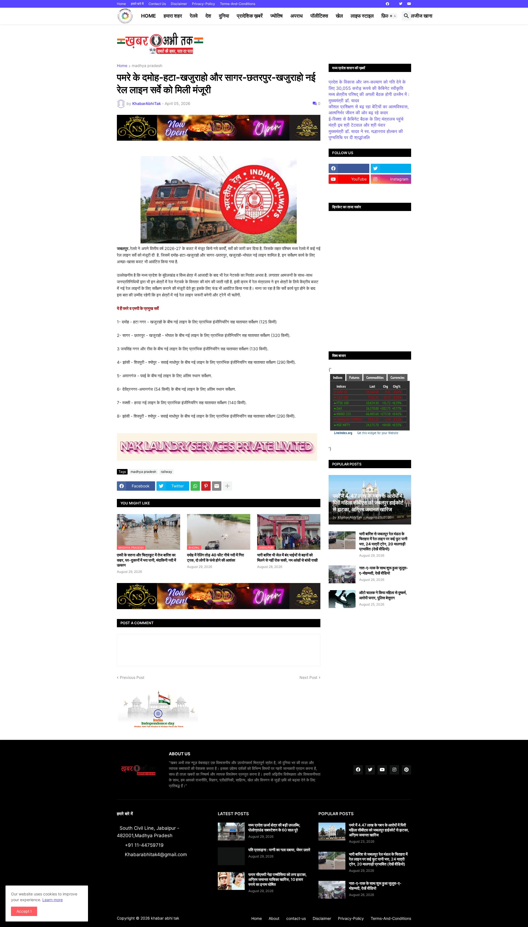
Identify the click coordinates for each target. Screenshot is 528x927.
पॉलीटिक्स (319, 16)
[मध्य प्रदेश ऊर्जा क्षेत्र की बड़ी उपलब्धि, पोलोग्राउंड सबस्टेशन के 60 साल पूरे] (231, 831)
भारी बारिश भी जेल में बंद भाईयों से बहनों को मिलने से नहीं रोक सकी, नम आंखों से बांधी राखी (287, 557)
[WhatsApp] (195, 486)
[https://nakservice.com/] (349, 190)
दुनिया (224, 16)
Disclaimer (179, 4)
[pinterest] (406, 770)
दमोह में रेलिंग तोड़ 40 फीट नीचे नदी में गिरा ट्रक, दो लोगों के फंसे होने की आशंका (215, 557)
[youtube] (409, 4)
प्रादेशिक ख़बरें (250, 16)
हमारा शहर (173, 16)
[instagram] (394, 770)
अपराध (296, 16)
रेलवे (194, 16)
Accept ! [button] (24, 911)
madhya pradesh (147, 66)
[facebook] (387, 4)
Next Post (308, 677)
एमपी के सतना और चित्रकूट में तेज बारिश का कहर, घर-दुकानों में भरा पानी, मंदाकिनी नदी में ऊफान (146, 560)
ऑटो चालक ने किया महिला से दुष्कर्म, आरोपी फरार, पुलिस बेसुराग (383, 595)
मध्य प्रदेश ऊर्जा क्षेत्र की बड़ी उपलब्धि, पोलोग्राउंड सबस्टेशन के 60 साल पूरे (274, 827)
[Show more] (227, 486)
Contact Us (157, 4)
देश (208, 16)
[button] (393, 16)
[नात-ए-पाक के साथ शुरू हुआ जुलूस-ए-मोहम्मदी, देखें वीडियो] (342, 574)
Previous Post (132, 677)
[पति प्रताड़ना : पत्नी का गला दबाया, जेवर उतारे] (231, 856)
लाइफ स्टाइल (362, 16)
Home (121, 4)
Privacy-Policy (203, 4)
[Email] (216, 486)
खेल (339, 16)
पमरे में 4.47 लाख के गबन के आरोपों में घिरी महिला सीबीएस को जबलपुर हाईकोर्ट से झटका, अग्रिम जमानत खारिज (379, 830)
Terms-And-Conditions (237, 4)
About (274, 918)
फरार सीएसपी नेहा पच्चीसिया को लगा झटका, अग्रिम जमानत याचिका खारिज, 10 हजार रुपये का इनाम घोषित (277, 879)
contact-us (296, 918)
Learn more (52, 899)
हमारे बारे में (137, 4)
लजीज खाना (421, 16)
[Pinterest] (206, 486)
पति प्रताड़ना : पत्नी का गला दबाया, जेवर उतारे (279, 849)
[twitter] (400, 4)
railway (166, 472)
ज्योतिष (276, 16)
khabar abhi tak (165, 918)
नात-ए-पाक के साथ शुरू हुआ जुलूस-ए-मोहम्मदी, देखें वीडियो (383, 570)
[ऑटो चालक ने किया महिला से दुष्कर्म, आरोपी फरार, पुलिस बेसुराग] (342, 599)
